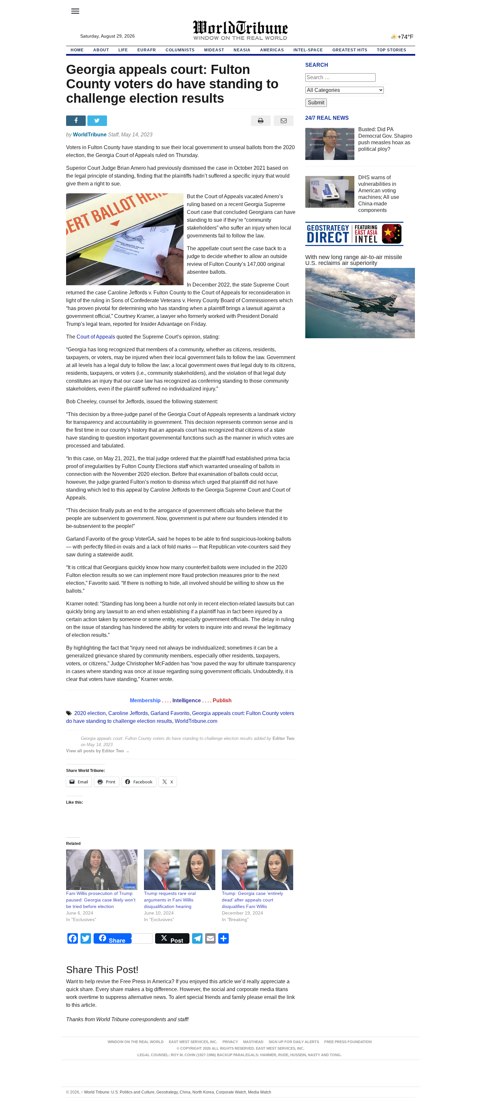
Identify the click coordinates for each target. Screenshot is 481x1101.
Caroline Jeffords (128, 713)
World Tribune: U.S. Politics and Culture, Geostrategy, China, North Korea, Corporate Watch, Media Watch (176, 1092)
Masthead (253, 1042)
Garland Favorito (170, 713)
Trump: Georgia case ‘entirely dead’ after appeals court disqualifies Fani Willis (252, 900)
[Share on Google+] (119, 120)
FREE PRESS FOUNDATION (348, 1042)
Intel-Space (308, 50)
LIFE (123, 50)
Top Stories (391, 50)
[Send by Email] (283, 120)
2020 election (90, 713)
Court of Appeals (96, 337)
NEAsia (242, 50)
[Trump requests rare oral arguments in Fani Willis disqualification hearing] (179, 869)
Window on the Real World (136, 1042)
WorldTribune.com (196, 721)
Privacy (230, 1042)
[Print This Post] (260, 120)
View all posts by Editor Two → (98, 750)
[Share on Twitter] (98, 120)
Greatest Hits (349, 50)
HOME (77, 50)
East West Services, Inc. (193, 1042)
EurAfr (146, 50)
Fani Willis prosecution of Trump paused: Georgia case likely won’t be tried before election (100, 900)
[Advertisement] (360, 405)
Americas (272, 50)
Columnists (180, 50)
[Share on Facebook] (76, 120)
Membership (145, 700)
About (101, 50)
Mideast (214, 50)
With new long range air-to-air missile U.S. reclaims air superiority (353, 260)
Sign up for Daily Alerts (294, 1042)
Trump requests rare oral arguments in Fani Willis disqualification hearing (170, 900)
